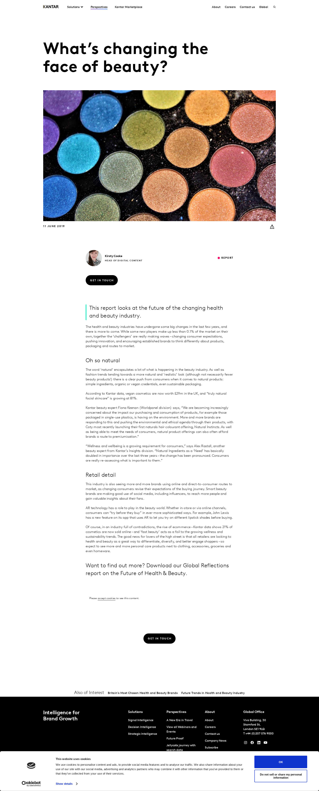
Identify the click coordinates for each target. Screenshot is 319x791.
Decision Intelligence (142, 727)
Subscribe (211, 747)
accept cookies (106, 598)
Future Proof (175, 738)
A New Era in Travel (180, 720)
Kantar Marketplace (128, 7)
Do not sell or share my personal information (281, 776)
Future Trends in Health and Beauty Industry (213, 693)
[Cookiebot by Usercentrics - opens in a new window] (31, 784)
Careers (230, 7)
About (216, 7)
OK (281, 761)
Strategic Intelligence (142, 734)
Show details (64, 783)
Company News (215, 740)
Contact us (247, 7)
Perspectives (99, 7)
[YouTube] (259, 743)
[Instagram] (245, 743)
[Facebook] (252, 743)
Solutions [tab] (73, 7)
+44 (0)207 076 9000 (260, 733)
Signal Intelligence (140, 720)
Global (263, 7)
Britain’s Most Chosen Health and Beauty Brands (143, 693)
